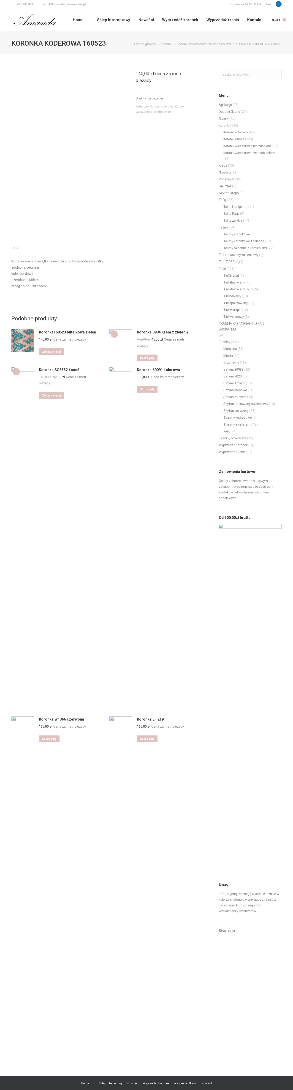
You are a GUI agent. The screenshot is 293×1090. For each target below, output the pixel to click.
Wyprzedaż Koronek (233, 445)
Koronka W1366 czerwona (61, 719)
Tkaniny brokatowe (233, 438)
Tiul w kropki (232, 310)
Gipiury (224, 118)
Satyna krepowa (235, 390)
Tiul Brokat (231, 275)
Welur (227, 431)
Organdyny (231, 362)
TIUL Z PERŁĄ (229, 262)
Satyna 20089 (233, 369)
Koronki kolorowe (162, 106)
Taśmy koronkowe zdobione (243, 241)
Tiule (222, 268)
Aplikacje (225, 105)
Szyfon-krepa (229, 193)
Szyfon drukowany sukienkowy (245, 404)
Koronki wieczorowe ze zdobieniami (249, 153)
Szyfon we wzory (236, 411)
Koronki (224, 125)
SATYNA (225, 186)
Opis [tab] (14, 248)
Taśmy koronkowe (236, 234)
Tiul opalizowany (235, 303)
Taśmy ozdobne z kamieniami (245, 248)
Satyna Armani (234, 383)
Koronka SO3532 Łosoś (59, 370)
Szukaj (276, 74)
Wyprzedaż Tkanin (232, 452)
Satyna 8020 (232, 376)
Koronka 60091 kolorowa (158, 370)
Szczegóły (147, 358)
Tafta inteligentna (236, 207)
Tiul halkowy (232, 296)
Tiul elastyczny (234, 282)
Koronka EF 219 (150, 719)
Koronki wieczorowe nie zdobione (247, 146)
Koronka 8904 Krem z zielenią (162, 332)
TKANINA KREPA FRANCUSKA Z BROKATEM (241, 326)
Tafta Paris (231, 213)
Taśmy (224, 227)
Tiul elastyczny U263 (238, 289)
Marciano (230, 349)
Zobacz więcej (51, 351)
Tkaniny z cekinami (237, 424)
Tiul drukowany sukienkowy (238, 255)
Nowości (225, 172)
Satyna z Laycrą (235, 397)
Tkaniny (224, 342)
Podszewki (227, 179)
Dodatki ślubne (229, 111)
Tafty (223, 200)
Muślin (228, 356)
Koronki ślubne (233, 139)
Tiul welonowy (233, 317)
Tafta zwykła (232, 220)
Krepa (223, 165)
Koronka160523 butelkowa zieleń (67, 332)
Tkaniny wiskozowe (237, 417)
